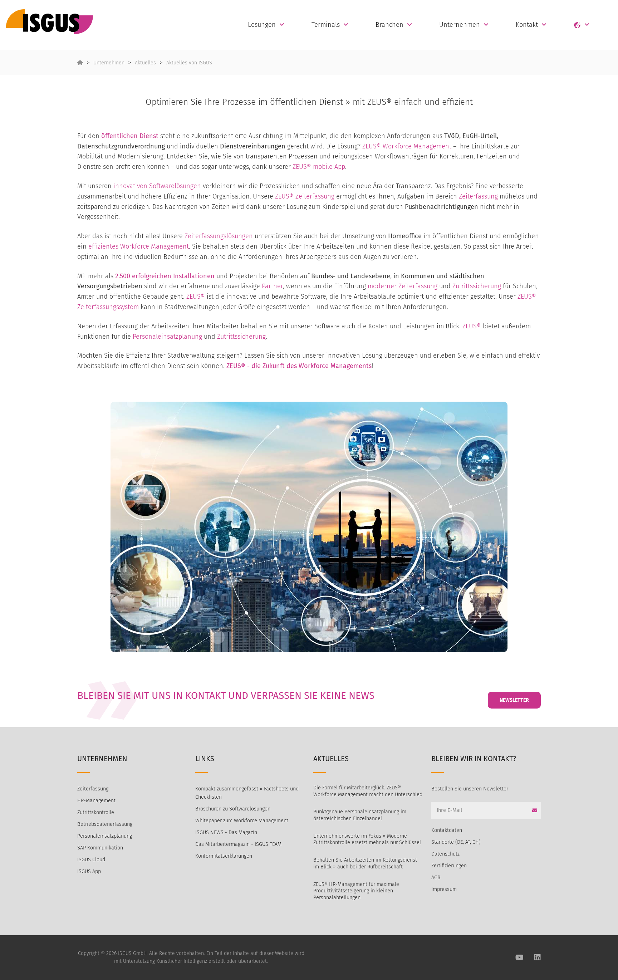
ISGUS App (89, 871)
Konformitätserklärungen (223, 856)
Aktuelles (145, 63)
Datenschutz (445, 854)
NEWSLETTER (514, 700)
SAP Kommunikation (100, 848)
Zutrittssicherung (476, 286)
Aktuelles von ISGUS (189, 63)
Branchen (389, 24)
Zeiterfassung (478, 196)
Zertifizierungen (449, 866)
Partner (272, 286)
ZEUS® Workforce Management (406, 146)
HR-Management (96, 801)
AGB (436, 877)
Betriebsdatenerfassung (104, 824)
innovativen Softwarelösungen (157, 186)
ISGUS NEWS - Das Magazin (226, 832)
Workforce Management (154, 246)
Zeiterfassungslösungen (219, 236)
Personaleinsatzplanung (167, 336)
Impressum (444, 889)
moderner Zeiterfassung (402, 286)
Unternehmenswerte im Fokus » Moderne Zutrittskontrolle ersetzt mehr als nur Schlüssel (367, 839)
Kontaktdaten (446, 830)
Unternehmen (459, 24)
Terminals (326, 24)
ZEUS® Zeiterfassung (304, 196)
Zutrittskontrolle (95, 812)
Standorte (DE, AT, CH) (456, 842)
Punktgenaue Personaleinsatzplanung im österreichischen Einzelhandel (359, 815)
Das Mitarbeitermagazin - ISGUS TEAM (238, 844)
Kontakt (527, 24)
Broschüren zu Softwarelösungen (232, 809)
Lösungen (262, 24)
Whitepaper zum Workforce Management (241, 821)
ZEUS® (195, 296)
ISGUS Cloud (91, 860)
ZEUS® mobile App (319, 167)
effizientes (104, 246)
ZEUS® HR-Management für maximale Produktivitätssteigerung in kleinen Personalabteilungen (356, 891)
